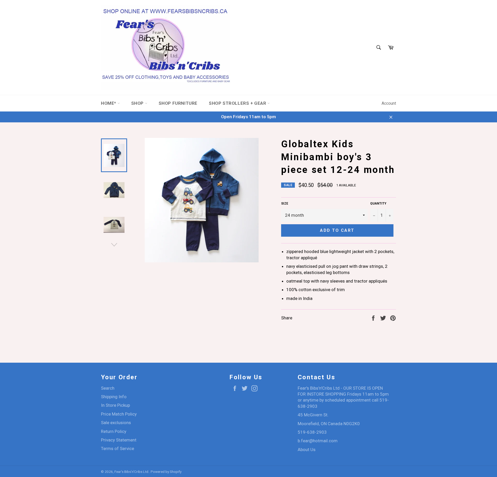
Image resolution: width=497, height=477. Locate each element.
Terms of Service (117, 448)
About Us (307, 449)
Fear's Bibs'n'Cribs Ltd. (131, 471)
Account (389, 103)
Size (284, 203)
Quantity (378, 203)
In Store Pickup (115, 405)
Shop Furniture (178, 103)
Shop (138, 103)
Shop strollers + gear (238, 103)
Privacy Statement (118, 440)
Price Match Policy (119, 414)
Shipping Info (114, 396)
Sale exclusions (116, 422)
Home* (109, 103)
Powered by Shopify (166, 471)
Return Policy (113, 431)
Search (107, 388)
